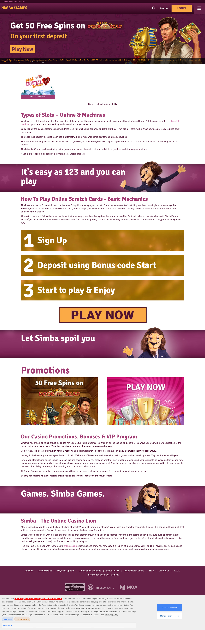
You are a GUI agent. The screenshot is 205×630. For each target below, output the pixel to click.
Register (164, 8)
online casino (70, 546)
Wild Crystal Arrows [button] (38, 97)
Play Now (22, 49)
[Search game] (155, 8)
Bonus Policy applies (39, 62)
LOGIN (181, 8)
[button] (199, 8)
